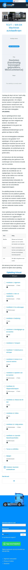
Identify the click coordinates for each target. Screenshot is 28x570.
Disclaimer (6, 563)
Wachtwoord (5, 528)
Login (23, 534)
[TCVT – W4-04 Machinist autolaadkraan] (14, 17)
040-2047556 (5, 551)
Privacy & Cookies (9, 561)
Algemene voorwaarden (10, 558)
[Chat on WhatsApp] (11, 545)
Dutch (17, 1)
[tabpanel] (14, 181)
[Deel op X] (14, 481)
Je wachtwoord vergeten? (9, 537)
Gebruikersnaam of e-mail (9, 522)
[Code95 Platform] (11, 5)
